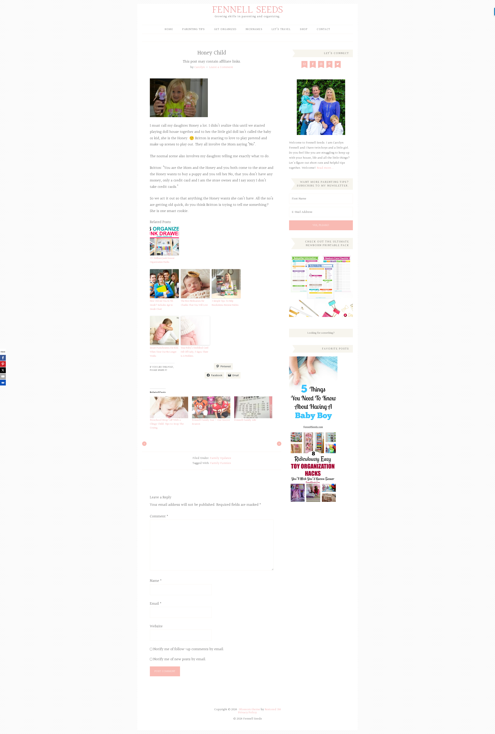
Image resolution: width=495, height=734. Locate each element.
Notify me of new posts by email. (179, 659)
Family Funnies (220, 463)
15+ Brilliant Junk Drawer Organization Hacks (162, 260)
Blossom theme (249, 709)
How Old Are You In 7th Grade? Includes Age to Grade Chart (161, 305)
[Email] (3, 376)
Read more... (325, 168)
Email (156, 604)
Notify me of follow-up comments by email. (188, 649)
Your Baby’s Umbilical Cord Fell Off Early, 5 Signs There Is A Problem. (194, 352)
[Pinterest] (3, 364)
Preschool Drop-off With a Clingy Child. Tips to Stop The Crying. (167, 424)
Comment (159, 516)
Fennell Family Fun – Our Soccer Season (211, 422)
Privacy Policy (247, 712)
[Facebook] (3, 358)
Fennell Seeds (247, 10)
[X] (3, 370)
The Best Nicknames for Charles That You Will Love (194, 303)
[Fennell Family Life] (253, 407)
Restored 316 (273, 709)
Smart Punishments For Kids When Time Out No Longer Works (164, 352)
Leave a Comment (221, 67)
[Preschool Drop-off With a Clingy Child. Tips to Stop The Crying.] (169, 407)
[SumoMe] (3, 382)
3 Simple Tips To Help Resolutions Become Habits (225, 303)
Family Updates (220, 458)
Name (156, 581)
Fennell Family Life (245, 420)
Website (156, 626)
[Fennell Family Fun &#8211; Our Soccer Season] (211, 407)
